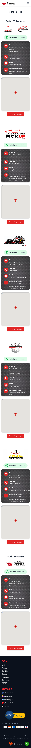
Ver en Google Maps (15, 114)
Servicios (5, 671)
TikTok (6, 706)
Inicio (4, 665)
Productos (5, 668)
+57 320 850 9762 (14, 484)
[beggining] (8, 3)
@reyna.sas (8, 696)
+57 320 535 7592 (14, 592)
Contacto (5, 680)
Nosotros (5, 677)
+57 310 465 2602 (14, 379)
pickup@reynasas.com (16, 170)
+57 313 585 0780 (14, 58)
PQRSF (4, 683)
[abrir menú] (27, 3)
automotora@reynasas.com (17, 277)
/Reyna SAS (8, 693)
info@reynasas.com (15, 64)
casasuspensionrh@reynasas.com (19, 490)
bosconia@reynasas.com (16, 598)
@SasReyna (8, 699)
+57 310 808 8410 (14, 163)
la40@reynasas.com (15, 386)
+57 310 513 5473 (14, 271)
